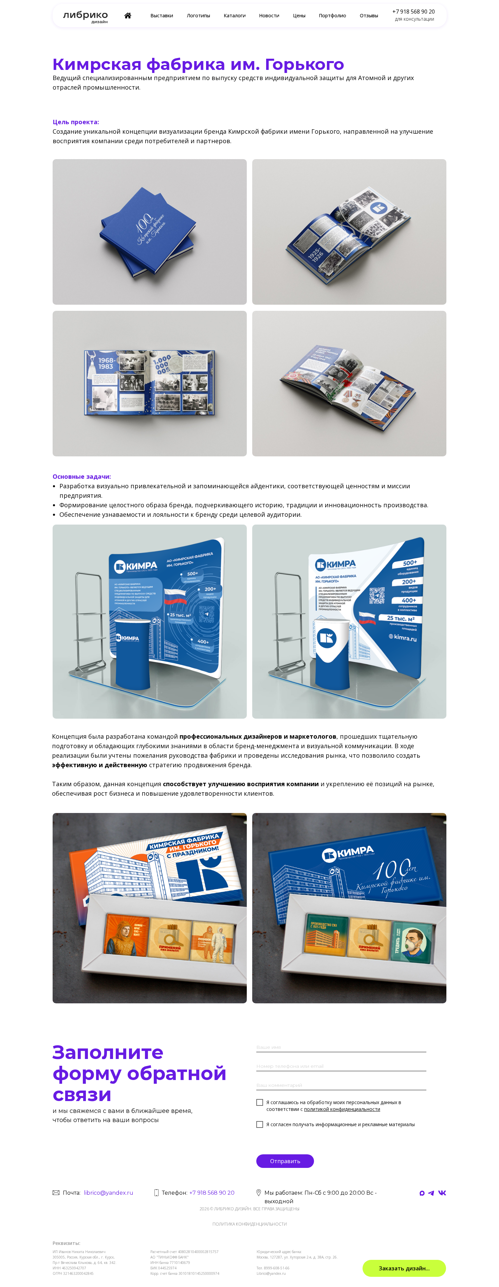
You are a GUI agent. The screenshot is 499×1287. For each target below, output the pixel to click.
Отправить (285, 1161)
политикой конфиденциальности (342, 1109)
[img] (442, 1193)
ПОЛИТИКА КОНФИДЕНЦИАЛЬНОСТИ (249, 1224)
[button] (404, 1268)
